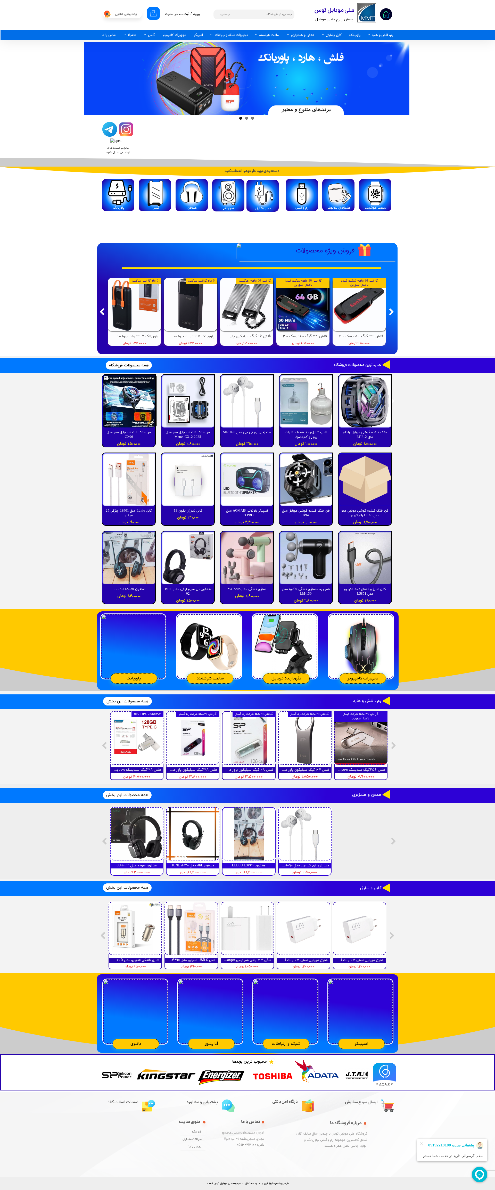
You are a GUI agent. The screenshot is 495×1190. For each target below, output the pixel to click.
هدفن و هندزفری (303, 35)
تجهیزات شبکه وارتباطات (231, 35)
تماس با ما (109, 35)
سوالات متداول (192, 1139)
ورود (196, 14)
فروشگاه (197, 1132)
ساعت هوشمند (269, 35)
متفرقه (132, 35)
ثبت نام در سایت (177, 14)
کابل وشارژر (334, 35)
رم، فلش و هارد (382, 35)
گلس (151, 35)
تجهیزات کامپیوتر (174, 35)
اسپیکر (198, 35)
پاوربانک (354, 35)
